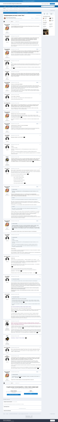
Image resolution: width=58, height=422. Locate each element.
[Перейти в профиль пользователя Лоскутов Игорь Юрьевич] (5, 18)
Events (8, 8)
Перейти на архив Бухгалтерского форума (23, 6)
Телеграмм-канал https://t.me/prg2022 (22, 12)
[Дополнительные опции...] (40, 24)
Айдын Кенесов (7, 60)
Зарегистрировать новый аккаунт (13, 394)
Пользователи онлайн (22, 8)
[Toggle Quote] (12, 189)
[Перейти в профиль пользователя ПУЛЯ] (7, 338)
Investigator (7, 71)
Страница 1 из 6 (17, 21)
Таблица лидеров (14, 6)
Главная (5, 6)
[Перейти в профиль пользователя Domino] (7, 159)
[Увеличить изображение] (14, 68)
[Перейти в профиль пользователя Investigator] (7, 74)
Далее (12, 21)
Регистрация (52, 3)
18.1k (7, 119)
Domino (7, 156)
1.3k (7, 78)
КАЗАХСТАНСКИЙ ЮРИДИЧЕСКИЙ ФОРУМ (12, 3)
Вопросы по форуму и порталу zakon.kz (16, 18)
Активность (8, 6)
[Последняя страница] (13, 21)
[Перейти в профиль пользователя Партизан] (7, 324)
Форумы (4, 8)
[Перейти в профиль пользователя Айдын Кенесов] (7, 63)
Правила (11, 8)
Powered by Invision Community (29, 417)
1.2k (7, 67)
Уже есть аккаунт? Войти (45, 3)
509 (7, 342)
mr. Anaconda (53, 20)
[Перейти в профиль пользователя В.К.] (43, 20)
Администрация (16, 8)
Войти (31, 393)
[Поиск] (54, 6)
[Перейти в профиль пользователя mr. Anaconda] (50, 20)
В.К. (45, 20)
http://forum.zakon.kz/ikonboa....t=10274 (16, 126)
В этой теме (50, 6)
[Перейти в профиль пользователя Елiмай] (50, 18)
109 (7, 163)
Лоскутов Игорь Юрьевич (12, 17)
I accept (53, 420)
